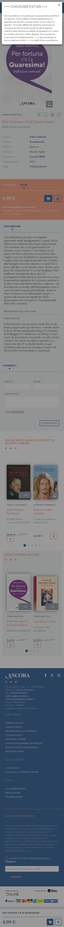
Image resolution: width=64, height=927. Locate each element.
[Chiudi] (59, 5)
